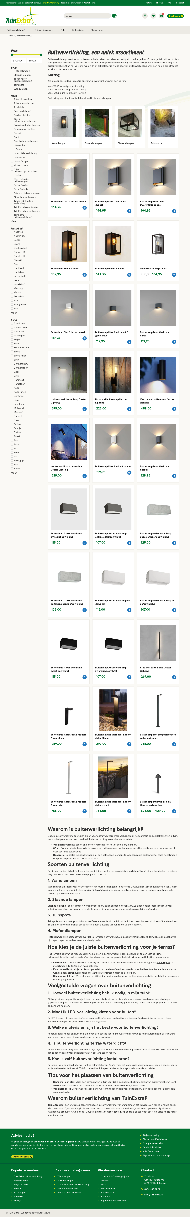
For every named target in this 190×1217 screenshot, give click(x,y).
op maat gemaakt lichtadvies (110, 1111)
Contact (180, 2)
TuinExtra (170, 1033)
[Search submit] (114, 16)
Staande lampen (56, 905)
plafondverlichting (77, 972)
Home (12, 35)
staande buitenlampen (102, 972)
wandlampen (163, 889)
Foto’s (149, 2)
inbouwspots (163, 962)
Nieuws (159, 2)
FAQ (169, 2)
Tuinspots (53, 921)
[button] (17, 30)
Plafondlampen (56, 936)
